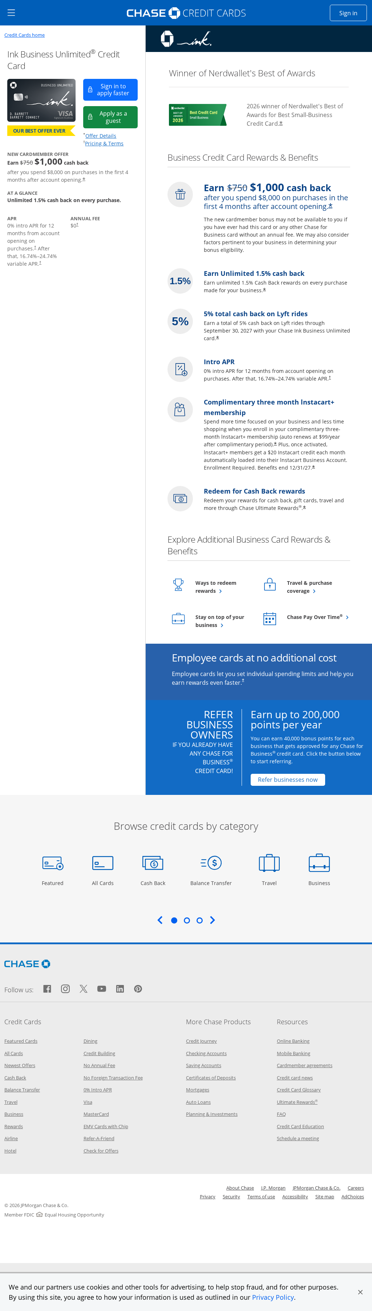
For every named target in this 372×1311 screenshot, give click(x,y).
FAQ (281, 1114)
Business (320, 882)
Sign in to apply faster (117, 89)
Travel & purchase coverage (315, 586)
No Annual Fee (99, 1065)
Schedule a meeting (298, 1138)
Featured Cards (20, 1041)
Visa (88, 1102)
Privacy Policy (273, 1297)
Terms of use (261, 1196)
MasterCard (96, 1114)
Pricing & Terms (104, 143)
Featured (53, 882)
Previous (160, 920)
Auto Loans (198, 1102)
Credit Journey (201, 1041)
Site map (324, 1196)
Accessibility (295, 1196)
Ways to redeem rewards (223, 586)
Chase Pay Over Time (315, 616)
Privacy (207, 1196)
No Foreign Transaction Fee (113, 1077)
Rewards (13, 1126)
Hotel (10, 1150)
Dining (90, 1041)
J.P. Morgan (273, 1188)
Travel (272, 882)
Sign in (353, 13)
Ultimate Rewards (297, 1102)
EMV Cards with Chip (106, 1126)
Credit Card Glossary (299, 1089)
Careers (356, 1188)
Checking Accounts (206, 1053)
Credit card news (295, 1077)
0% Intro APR (98, 1089)
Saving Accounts (203, 1065)
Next (213, 920)
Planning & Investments (212, 1114)
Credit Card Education (300, 1126)
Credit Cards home (24, 35)
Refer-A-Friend (99, 1138)
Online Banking (293, 1041)
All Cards (104, 882)
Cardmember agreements (304, 1065)
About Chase (240, 1188)
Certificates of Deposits (211, 1077)
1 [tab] (174, 920)
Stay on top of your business (223, 621)
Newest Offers (19, 1065)
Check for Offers (101, 1150)
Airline (11, 1138)
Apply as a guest (119, 116)
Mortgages (197, 1089)
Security (231, 1196)
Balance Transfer (211, 882)
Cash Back (153, 882)
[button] (360, 1292)
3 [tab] (199, 920)
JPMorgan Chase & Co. (316, 1188)
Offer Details (100, 135)
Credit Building (99, 1053)
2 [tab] (187, 920)
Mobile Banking (293, 1053)
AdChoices (352, 1196)
